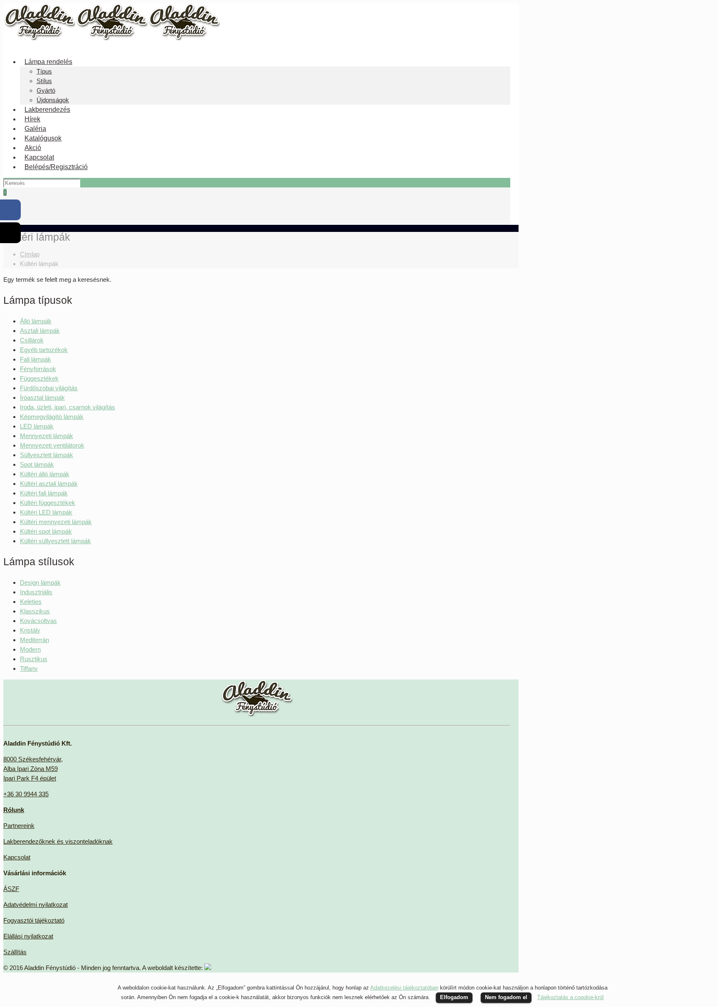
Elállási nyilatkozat (28, 936)
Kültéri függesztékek (47, 502)
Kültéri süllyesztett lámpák (55, 540)
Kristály (30, 630)
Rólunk (13, 809)
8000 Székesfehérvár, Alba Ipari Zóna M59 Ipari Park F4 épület (33, 769)
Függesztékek (39, 378)
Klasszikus (35, 611)
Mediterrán (34, 639)
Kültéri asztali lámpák (49, 483)
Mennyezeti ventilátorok (52, 445)
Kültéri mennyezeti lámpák (56, 521)
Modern (30, 649)
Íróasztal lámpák (42, 397)
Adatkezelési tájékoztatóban (404, 988)
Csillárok (32, 340)
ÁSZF (11, 888)
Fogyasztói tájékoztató (33, 920)
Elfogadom (454, 997)
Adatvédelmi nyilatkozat (35, 904)
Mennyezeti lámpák (46, 435)
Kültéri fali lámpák (44, 493)
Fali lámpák (35, 359)
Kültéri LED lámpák (46, 512)
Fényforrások (38, 368)
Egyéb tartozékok (44, 349)
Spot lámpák (37, 464)
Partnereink (18, 825)
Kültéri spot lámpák (46, 531)
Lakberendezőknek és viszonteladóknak (58, 841)
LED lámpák (37, 426)
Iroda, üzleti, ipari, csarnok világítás (67, 407)
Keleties (31, 601)
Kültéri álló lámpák (44, 474)
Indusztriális (36, 592)
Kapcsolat (16, 857)
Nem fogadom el (506, 997)
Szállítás (15, 951)
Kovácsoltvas (38, 620)
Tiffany (29, 668)
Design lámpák (40, 582)
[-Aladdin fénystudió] (111, 38)
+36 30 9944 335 (26, 794)
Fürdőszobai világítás (49, 387)
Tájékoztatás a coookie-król (570, 997)
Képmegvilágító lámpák (52, 416)
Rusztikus (33, 658)
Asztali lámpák (40, 330)
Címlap (29, 254)
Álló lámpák (36, 321)
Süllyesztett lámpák (46, 454)
